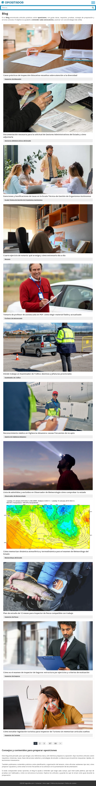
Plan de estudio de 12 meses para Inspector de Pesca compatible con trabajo (38, 613)
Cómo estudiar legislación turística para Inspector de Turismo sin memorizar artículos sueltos (46, 731)
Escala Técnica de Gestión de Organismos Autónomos (23, 200)
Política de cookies (70, 783)
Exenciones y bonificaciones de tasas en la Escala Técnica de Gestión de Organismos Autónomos (47, 196)
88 (55, 743)
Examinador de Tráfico (13, 377)
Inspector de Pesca (11, 617)
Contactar (38, 783)
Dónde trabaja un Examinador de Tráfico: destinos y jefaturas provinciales (37, 374)
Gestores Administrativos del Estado (18, 141)
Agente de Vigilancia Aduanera (15, 437)
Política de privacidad (57, 783)
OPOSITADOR (14, 2)
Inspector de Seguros (12, 676)
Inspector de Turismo (12, 735)
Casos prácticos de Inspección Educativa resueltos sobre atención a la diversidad (40, 75)
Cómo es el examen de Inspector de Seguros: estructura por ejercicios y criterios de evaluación (46, 672)
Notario (7, 259)
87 (50, 743)
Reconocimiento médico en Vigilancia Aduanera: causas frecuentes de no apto (39, 433)
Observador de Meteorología (15, 496)
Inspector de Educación (13, 79)
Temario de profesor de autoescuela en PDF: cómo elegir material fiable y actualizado (42, 314)
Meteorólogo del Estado (13, 558)
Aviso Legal (46, 783)
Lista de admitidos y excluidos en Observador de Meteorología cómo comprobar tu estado (44, 492)
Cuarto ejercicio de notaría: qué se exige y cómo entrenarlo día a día (34, 255)
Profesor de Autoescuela (13, 318)
